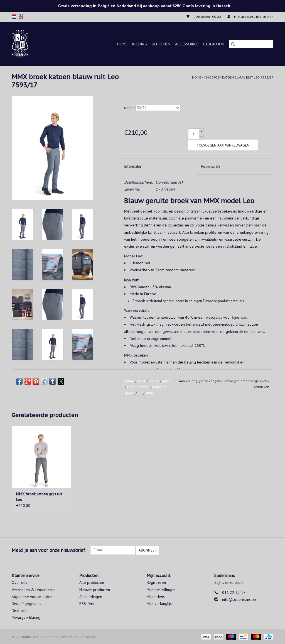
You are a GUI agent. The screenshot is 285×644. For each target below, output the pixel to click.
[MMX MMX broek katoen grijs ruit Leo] (41, 457)
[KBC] (267, 636)
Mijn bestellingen (161, 589)
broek (141, 381)
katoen (154, 381)
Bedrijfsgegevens (26, 603)
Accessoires (186, 44)
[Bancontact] (243, 636)
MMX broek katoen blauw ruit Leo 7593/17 (238, 77)
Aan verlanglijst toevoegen (200, 381)
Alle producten (91, 582)
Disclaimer (20, 610)
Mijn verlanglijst (160, 603)
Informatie (132, 166)
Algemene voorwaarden (32, 596)
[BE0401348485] (24, 43)
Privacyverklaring (26, 617)
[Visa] (205, 636)
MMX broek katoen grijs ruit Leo (39, 496)
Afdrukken (261, 387)
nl (14, 16)
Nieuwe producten (94, 589)
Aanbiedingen (90, 596)
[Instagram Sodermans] (268, 550)
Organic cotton (138, 387)
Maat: (129, 108)
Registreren (156, 582)
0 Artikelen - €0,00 (207, 16)
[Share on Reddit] (44, 381)
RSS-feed (87, 603)
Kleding (139, 44)
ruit (139, 393)
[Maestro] (230, 636)
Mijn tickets (156, 596)
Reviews (210, 166)
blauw (129, 381)
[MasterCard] (255, 636)
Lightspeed (86, 637)
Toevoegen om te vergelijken (245, 381)
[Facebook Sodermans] (258, 550)
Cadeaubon (213, 44)
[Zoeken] (233, 44)
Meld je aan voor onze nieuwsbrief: (49, 550)
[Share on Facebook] (19, 381)
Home (122, 44)
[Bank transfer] (218, 636)
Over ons (19, 582)
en (21, 16)
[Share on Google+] (27, 381)
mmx (166, 381)
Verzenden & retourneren (33, 589)
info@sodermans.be (239, 599)
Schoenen (161, 44)
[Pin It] (36, 381)
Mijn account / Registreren (253, 16)
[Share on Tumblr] (52, 381)
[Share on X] (61, 381)
